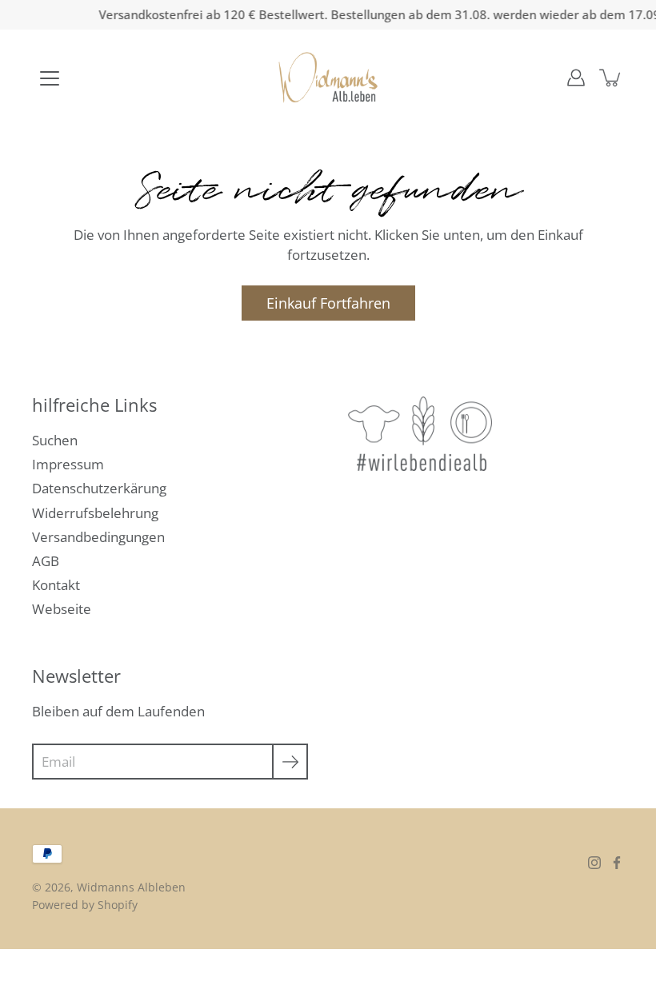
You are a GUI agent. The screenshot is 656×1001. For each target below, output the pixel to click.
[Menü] (49, 78)
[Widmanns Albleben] (328, 78)
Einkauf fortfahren (328, 303)
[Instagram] (594, 862)
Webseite (61, 609)
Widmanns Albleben (131, 887)
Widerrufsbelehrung (95, 513)
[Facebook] (617, 862)
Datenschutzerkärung (99, 488)
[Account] (576, 77)
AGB (45, 561)
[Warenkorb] (611, 77)
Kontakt (56, 585)
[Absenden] (290, 762)
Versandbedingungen (98, 537)
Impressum (68, 464)
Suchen (55, 440)
